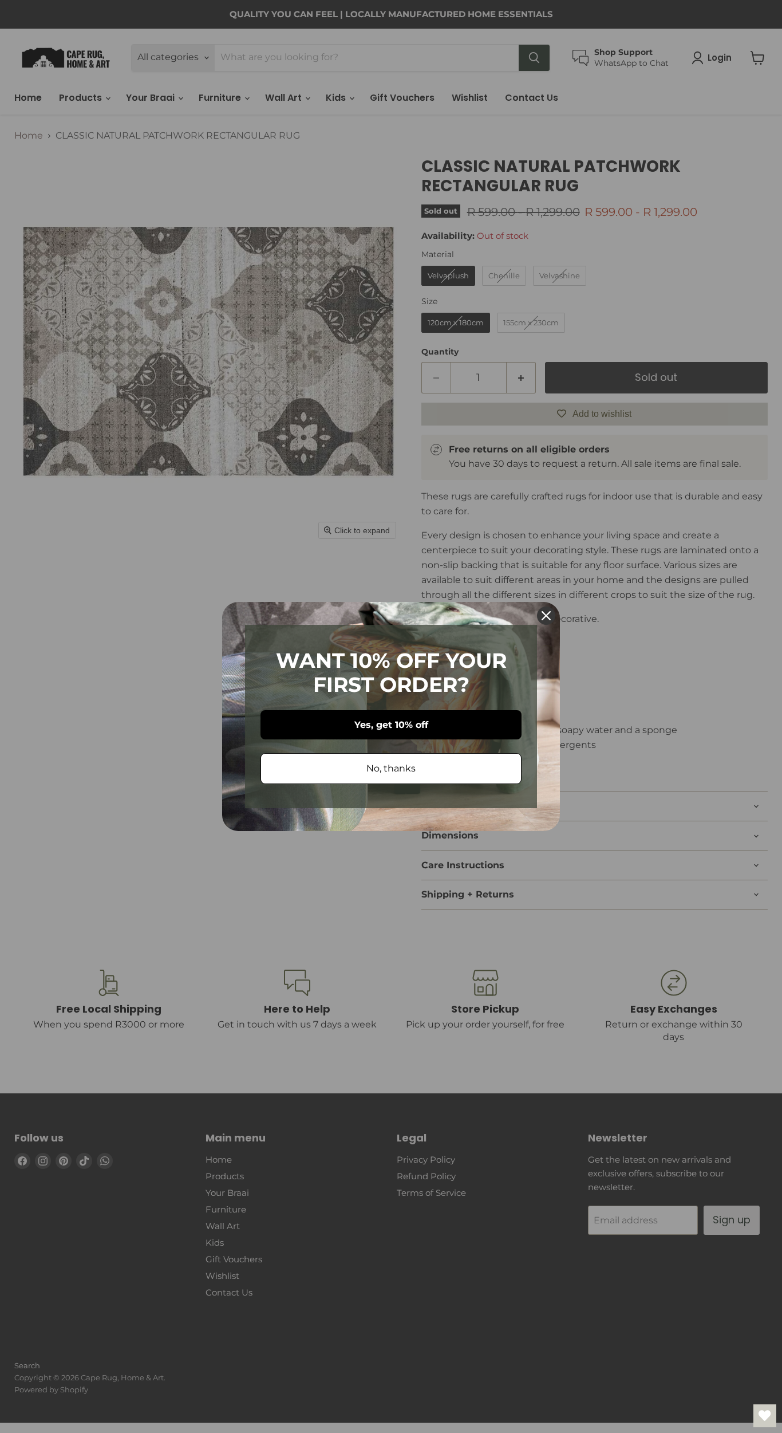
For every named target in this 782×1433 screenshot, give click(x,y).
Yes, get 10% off (391, 724)
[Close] (546, 615)
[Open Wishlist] (764, 1415)
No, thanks (391, 768)
